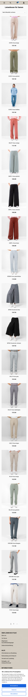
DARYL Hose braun (14, 243)
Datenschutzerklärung (7, 645)
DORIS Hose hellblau (14, 109)
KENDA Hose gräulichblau (14, 276)
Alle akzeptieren (14, 685)
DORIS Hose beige (14, 43)
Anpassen (14, 689)
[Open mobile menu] (4, 2)
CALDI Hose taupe (14, 443)
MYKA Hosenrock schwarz (14, 343)
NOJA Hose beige (14, 476)
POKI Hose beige (14, 610)
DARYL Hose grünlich (14, 176)
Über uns (4, 635)
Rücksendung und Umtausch (9, 656)
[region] (14, 683)
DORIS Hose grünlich (14, 76)
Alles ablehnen (14, 693)
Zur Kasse (4, 638)
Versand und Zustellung (8, 658)
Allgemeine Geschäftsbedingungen (8, 641)
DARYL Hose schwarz (14, 209)
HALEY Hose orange (14, 143)
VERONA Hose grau (14, 576)
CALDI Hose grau (14, 376)
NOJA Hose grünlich (14, 510)
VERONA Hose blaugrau (14, 543)
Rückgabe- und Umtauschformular (6, 662)
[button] (17, 2)
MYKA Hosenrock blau (14, 309)
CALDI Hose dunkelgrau (14, 410)
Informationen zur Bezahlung (9, 653)
